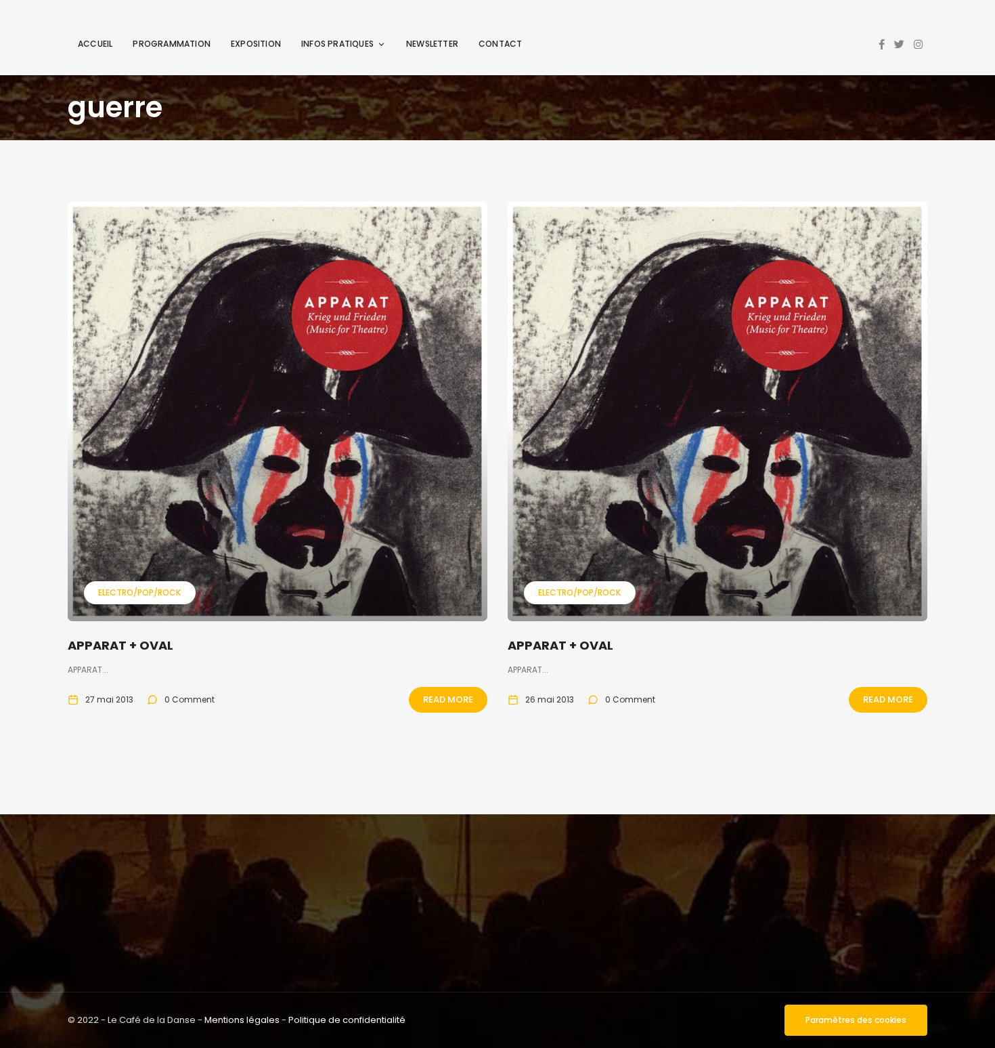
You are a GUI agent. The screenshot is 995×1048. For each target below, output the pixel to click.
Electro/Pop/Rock (139, 592)
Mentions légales (242, 1019)
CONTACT (500, 43)
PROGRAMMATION (172, 43)
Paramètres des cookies (855, 1020)
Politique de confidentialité (346, 1019)
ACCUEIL (95, 43)
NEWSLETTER (432, 43)
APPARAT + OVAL (120, 645)
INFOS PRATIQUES (337, 43)
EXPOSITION (256, 43)
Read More (448, 699)
